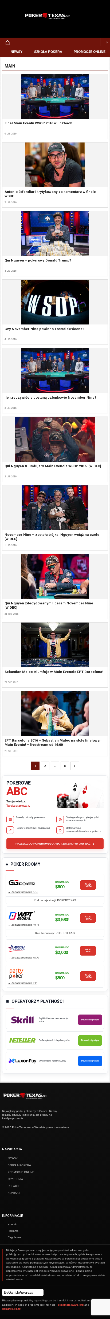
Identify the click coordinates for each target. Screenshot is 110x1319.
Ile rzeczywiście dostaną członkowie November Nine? (50, 397)
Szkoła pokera (48, 52)
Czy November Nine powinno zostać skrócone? (44, 329)
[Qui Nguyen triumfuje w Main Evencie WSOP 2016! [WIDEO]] (55, 439)
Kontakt (14, 1192)
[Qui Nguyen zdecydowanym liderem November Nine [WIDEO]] (55, 576)
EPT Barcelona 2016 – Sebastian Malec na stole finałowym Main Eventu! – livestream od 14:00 (54, 742)
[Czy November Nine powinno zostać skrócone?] (55, 302)
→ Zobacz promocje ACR (23, 957)
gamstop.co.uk (11, 1308)
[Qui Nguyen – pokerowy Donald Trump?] (55, 233)
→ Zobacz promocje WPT (23, 924)
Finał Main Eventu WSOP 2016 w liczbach (38, 123)
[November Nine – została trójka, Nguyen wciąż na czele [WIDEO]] (55, 507)
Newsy (17, 52)
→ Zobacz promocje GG (23, 891)
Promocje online (89, 52)
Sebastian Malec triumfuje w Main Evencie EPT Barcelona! (54, 672)
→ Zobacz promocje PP (22, 982)
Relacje (14, 1186)
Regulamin (14, 1237)
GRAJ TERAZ (88, 885)
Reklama (13, 1230)
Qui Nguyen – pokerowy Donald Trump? (38, 260)
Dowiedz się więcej (90, 1020)
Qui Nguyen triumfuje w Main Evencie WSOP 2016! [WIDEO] (53, 466)
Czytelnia (15, 1179)
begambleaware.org (71, 1304)
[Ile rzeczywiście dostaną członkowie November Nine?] (55, 370)
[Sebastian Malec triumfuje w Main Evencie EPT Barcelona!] (55, 645)
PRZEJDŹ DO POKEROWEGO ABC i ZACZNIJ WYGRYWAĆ (55, 843)
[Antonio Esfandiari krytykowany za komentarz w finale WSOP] (55, 164)
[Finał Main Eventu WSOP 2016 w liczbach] (55, 96)
